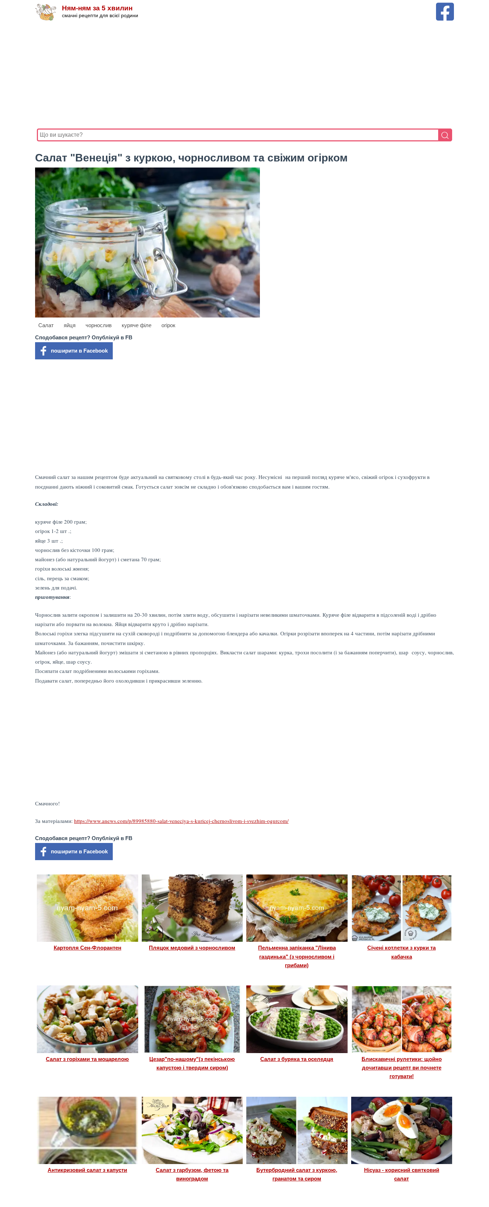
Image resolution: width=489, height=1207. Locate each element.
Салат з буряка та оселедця (296, 1059)
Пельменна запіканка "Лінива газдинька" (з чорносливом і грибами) (297, 956)
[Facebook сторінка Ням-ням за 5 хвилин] (445, 6)
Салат (46, 325)
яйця (70, 325)
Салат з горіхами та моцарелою (87, 1059)
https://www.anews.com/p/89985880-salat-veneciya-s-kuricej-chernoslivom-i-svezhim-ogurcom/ (181, 820)
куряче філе (136, 325)
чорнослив (99, 325)
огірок (168, 325)
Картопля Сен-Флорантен (87, 948)
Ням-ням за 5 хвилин (97, 8)
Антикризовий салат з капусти (87, 1170)
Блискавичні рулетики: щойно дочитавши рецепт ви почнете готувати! (402, 1068)
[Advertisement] (244, 75)
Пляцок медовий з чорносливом (192, 948)
